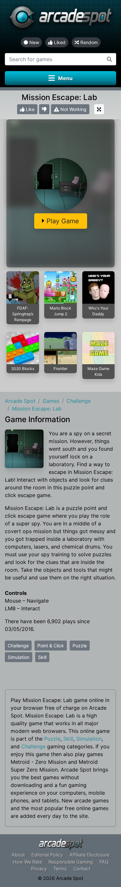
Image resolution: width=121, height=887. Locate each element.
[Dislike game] (44, 109)
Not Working (72, 109)
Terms (60, 868)
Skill (42, 657)
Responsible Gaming (70, 861)
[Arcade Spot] (60, 19)
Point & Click (50, 645)
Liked (59, 42)
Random (88, 42)
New (33, 42)
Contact (81, 868)
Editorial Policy (47, 854)
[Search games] (109, 59)
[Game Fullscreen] (99, 109)
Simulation (18, 657)
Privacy (39, 868)
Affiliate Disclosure (89, 854)
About (18, 854)
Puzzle (80, 645)
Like (30, 109)
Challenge (18, 645)
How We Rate (27, 861)
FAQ (103, 861)
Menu (65, 78)
